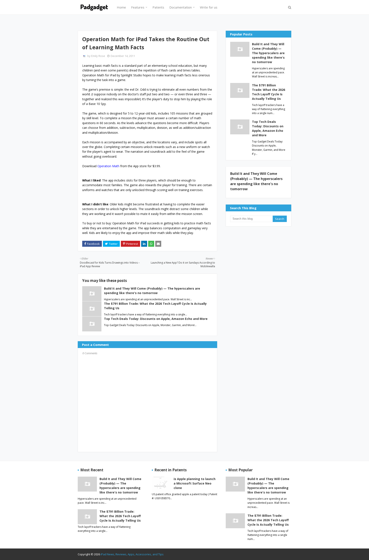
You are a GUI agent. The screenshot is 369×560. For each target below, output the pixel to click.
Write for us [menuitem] (208, 7)
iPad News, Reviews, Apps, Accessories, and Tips (132, 554)
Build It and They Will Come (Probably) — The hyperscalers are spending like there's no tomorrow (268, 53)
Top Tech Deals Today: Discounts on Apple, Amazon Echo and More (156, 319)
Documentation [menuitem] (180, 7)
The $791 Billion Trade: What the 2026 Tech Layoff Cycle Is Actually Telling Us (268, 92)
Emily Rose (98, 56)
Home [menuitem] (121, 7)
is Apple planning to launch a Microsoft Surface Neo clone (194, 483)
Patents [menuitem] (158, 7)
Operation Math (108, 166)
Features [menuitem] (137, 7)
